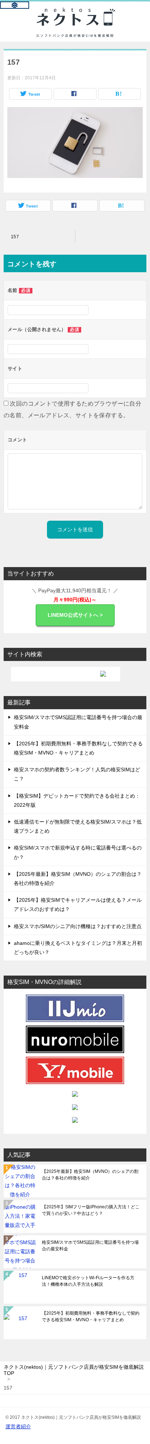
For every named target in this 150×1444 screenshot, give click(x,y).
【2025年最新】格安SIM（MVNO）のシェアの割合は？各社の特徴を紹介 (90, 1175)
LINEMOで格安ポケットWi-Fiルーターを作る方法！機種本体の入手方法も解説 (88, 1281)
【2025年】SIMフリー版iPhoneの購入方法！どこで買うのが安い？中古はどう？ (90, 1210)
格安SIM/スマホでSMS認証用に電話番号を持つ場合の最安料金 (90, 1245)
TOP (74, 1370)
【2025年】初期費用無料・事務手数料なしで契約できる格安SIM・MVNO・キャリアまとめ (90, 1316)
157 (15, 236)
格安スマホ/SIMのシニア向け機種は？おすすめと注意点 (78, 926)
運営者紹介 (18, 1426)
